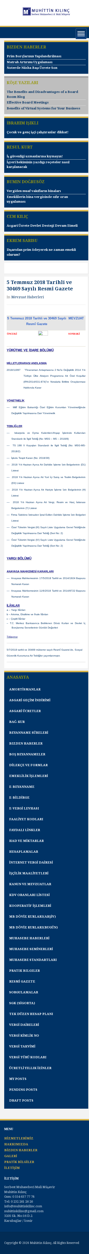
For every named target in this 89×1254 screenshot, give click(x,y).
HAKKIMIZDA (16, 1144)
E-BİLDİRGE (19, 797)
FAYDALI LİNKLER (24, 830)
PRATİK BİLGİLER (19, 1162)
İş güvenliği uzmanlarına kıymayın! (35, 156)
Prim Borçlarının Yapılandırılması (34, 56)
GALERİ (10, 1156)
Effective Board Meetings (28, 102)
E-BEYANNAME (21, 787)
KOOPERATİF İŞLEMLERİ (30, 906)
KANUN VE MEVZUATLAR (30, 884)
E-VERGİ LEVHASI (24, 808)
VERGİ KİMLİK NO (24, 1035)
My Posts (17, 1079)
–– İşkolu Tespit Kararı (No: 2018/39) (28, 458)
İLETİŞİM (12, 1168)
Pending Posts (23, 1089)
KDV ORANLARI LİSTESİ (29, 895)
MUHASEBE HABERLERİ (29, 938)
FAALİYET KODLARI (26, 819)
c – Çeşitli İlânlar (16, 618)
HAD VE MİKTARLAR (26, 841)
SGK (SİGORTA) (22, 1003)
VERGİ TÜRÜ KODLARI (27, 1057)
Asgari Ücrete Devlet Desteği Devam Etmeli (42, 225)
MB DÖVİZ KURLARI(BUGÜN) (33, 927)
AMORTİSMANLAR (25, 689)
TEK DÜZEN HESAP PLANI (31, 1014)
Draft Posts (21, 1100)
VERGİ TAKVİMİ (22, 1046)
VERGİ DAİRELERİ (24, 1025)
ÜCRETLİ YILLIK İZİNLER (30, 1068)
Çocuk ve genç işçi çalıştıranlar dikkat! (37, 132)
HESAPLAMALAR (23, 851)
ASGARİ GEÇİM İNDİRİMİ (29, 700)
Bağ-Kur (17, 722)
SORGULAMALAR (23, 992)
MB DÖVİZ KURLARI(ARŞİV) (32, 916)
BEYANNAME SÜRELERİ (28, 732)
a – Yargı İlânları (16, 610)
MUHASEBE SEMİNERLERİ (31, 949)
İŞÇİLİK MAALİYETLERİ (28, 873)
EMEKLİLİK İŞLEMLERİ (28, 776)
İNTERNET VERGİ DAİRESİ (31, 862)
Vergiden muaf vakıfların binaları (34, 191)
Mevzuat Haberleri (27, 297)
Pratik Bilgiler (24, 970)
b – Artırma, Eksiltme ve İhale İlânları (27, 614)
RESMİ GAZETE (22, 981)
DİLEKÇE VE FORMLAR (28, 765)
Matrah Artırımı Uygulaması (29, 62)
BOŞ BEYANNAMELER (27, 754)
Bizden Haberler (26, 743)
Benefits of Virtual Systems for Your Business (43, 108)
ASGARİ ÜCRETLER (25, 711)
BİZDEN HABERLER (20, 1150)
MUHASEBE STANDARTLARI (33, 960)
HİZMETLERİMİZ (18, 1138)
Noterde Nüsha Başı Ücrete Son (32, 68)
